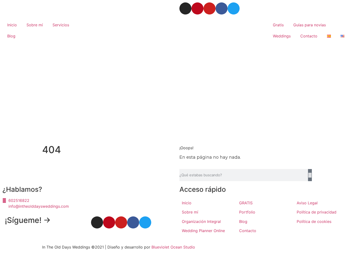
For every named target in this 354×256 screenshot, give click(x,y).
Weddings (282, 36)
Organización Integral (201, 221)
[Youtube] (209, 8)
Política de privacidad (316, 212)
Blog (11, 36)
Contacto (308, 36)
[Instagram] (185, 8)
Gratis (278, 24)
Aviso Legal (307, 202)
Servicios (60, 24)
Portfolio (247, 212)
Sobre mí (34, 24)
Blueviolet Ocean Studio (173, 247)
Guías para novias (309, 24)
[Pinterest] (197, 8)
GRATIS (246, 202)
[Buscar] (310, 175)
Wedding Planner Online (203, 230)
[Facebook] (222, 8)
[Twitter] (234, 8)
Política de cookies (314, 221)
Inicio (12, 24)
